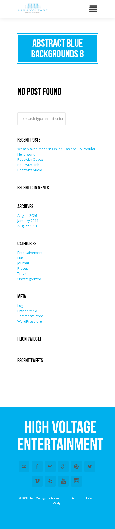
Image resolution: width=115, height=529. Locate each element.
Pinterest (76, 466)
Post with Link (28, 164)
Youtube (63, 481)
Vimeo (37, 481)
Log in (22, 305)
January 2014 (27, 220)
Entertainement (30, 252)
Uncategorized (29, 278)
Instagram (76, 481)
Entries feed (27, 310)
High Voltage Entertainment (60, 435)
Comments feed (30, 316)
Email (24, 466)
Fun (20, 257)
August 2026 (27, 215)
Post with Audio (29, 169)
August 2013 (27, 226)
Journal (23, 263)
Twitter (89, 466)
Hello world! (26, 154)
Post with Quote (30, 159)
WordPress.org (29, 321)
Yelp (50, 481)
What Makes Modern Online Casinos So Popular (56, 148)
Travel (22, 273)
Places (22, 268)
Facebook (37, 466)
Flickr (50, 466)
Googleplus (63, 466)
